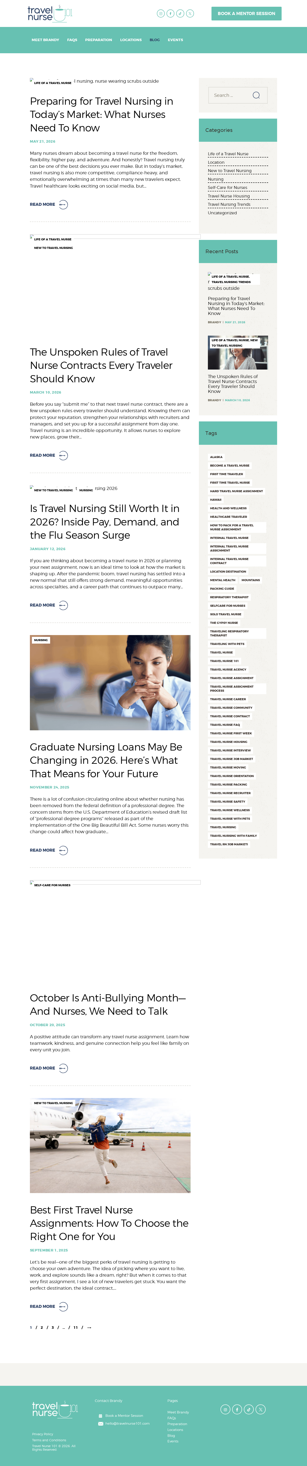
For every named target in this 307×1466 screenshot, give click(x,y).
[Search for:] (238, 95)
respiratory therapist (229, 597)
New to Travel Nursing (53, 248)
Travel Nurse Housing (229, 195)
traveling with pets (227, 644)
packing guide (222, 589)
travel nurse (221, 652)
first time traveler (226, 474)
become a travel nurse (229, 465)
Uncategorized (222, 212)
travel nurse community (231, 708)
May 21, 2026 (42, 141)
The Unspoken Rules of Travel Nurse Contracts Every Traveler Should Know (101, 365)
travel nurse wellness (230, 810)
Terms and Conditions (49, 1440)
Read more (42, 204)
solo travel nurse (225, 614)
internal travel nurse (229, 538)
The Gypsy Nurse (224, 623)
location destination (228, 572)
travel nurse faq (225, 725)
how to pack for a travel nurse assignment (232, 527)
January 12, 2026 (47, 549)
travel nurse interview (230, 750)
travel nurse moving (228, 767)
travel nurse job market (231, 759)
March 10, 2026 (45, 392)
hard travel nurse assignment (236, 491)
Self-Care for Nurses (52, 885)
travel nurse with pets (230, 819)
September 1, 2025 (49, 1250)
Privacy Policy (42, 1434)
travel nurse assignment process (232, 689)
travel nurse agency (228, 669)
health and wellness (228, 508)
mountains (251, 580)
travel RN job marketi (229, 844)
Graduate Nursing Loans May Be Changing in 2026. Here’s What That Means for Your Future (106, 760)
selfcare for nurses (227, 606)
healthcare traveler (228, 517)
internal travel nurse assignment (229, 548)
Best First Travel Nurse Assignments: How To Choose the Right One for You (109, 1223)
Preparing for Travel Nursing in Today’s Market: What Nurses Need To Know (102, 114)
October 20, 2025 (47, 1025)
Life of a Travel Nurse (52, 83)
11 (78, 1327)
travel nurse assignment (232, 678)
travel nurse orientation (232, 776)
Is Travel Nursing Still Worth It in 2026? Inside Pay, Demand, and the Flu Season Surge (105, 521)
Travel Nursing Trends (229, 204)
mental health (222, 580)
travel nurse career (228, 699)
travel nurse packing (228, 784)
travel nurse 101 (224, 661)
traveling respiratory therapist (229, 633)
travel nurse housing (228, 742)
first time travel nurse (230, 483)
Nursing (86, 490)
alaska (216, 457)
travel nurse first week (231, 733)
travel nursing (223, 827)
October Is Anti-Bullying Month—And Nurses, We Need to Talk (108, 1004)
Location (216, 162)
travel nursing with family (233, 836)
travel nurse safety (227, 802)
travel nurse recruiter (230, 793)
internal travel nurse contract (229, 561)
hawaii (215, 500)
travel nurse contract (230, 716)
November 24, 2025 (49, 787)
